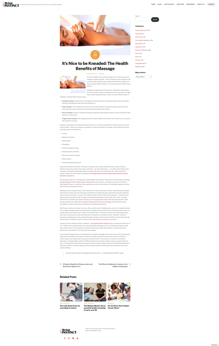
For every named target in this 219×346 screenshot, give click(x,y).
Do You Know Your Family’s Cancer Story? (118, 307)
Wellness (101, 73)
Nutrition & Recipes (141, 50)
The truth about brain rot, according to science (70, 307)
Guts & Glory (169, 4)
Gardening (138, 33)
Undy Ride (180, 4)
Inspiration (138, 47)
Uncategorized (139, 63)
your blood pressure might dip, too (101, 223)
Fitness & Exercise (141, 30)
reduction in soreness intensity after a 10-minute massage (93, 202)
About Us (200, 4)
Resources (190, 4)
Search (137, 16)
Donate (211, 4)
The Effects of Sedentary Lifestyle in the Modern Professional (113, 265)
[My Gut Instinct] (11, 6)
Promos (137, 60)
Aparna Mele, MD (91, 73)
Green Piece (139, 37)
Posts (61, 303)
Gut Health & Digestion (142, 40)
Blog (160, 4)
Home (153, 4)
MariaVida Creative (96, 330)
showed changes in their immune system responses (76, 182)
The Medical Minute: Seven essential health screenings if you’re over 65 (95, 308)
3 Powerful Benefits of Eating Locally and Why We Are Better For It (77, 265)
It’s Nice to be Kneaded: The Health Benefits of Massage (95, 66)
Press (137, 56)
